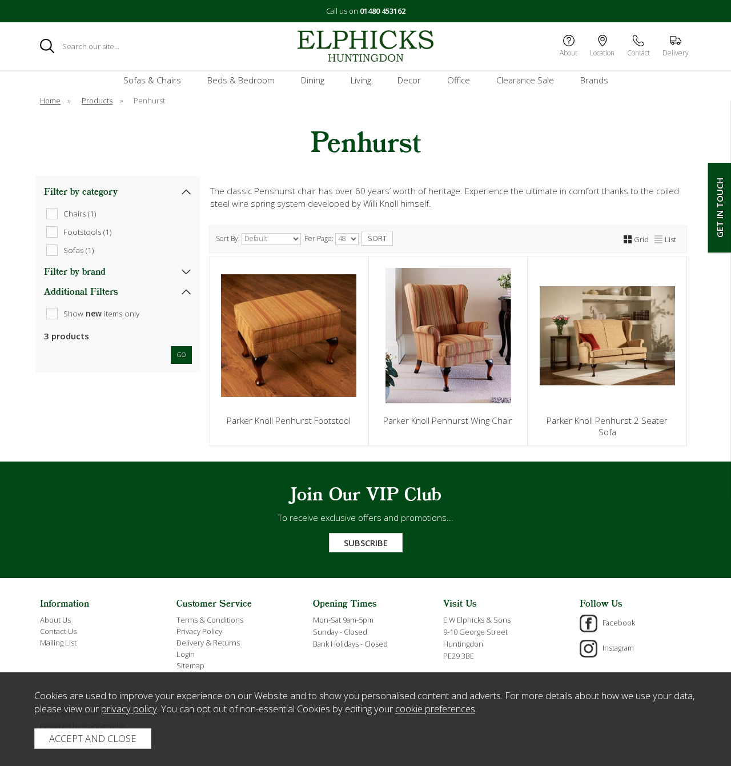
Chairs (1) (79, 213)
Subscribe (366, 542)
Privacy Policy (199, 631)
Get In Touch (719, 208)
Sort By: (229, 238)
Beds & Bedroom (241, 80)
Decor (409, 80)
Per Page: (319, 238)
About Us (55, 620)
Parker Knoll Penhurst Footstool (289, 420)
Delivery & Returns (208, 642)
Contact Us (58, 631)
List (670, 239)
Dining (312, 80)
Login (185, 654)
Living (361, 80)
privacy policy (129, 708)
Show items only (101, 313)
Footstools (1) (87, 231)
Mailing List (58, 642)
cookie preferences (435, 708)
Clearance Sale (525, 80)
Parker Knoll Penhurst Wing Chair (447, 420)
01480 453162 (382, 11)
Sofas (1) (78, 249)
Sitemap (190, 665)
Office (458, 80)
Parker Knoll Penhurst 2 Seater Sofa (607, 426)
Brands (594, 80)
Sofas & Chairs (152, 80)
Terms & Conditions (209, 620)
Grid (641, 239)
